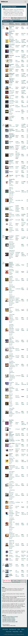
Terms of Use (8, 631)
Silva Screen (11, 93)
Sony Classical (11, 47)
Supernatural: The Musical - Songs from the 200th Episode (12, 253)
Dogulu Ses (11, 71)
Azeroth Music (11, 267)
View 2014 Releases (16, 19)
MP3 (24, 33)
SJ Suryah (17, 429)
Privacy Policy (15, 631)
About (21, 631)
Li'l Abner (11, 505)
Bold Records (11, 456)
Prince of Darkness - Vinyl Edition (11, 512)
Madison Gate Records (11, 156)
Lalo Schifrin (18, 200)
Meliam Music (11, 98)
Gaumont (10, 62)
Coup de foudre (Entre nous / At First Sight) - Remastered (12, 287)
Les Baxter (17, 502)
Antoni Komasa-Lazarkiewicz (18, 65)
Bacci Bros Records (11, 282)
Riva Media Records (11, 566)
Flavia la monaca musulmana (11, 229)
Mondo (10, 463)
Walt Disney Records (11, 114)
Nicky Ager (17, 433)
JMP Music (11, 553)
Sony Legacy (11, 88)
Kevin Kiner (17, 111)
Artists (18, 629)
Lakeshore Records (10, 57)
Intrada (10, 106)
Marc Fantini (18, 443)
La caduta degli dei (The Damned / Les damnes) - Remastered (12, 364)
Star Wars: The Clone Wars (11, 110)
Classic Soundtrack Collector (11, 273)
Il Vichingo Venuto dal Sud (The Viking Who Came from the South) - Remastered (11, 328)
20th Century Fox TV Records (12, 248)
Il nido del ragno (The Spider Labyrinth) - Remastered (11, 340)
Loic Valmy (17, 440)
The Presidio (11, 105)
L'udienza (11, 219)
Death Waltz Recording (11, 515)
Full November (7, 19)
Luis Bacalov (18, 288)
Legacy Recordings (11, 225)
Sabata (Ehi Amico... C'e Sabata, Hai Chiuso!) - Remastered (11, 543)
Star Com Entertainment (11, 210)
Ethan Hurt (17, 191)
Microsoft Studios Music (12, 216)
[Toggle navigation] (25, 2)
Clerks (10, 223)
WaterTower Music (11, 258)
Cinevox (10, 220)
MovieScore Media (12, 126)
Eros (10, 576)
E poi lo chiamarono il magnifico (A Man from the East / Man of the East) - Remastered (12, 299)
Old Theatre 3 (11, 556)
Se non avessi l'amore (10, 402)
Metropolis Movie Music (11, 163)
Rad (10, 558)
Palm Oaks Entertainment (11, 37)
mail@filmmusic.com (17, 10)
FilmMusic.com (4, 1)
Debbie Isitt (17, 435)
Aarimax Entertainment (11, 239)
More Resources (12, 629)
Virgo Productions (12, 441)
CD (22, 39)
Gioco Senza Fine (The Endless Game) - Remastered (11, 474)
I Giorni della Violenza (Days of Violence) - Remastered (11, 317)
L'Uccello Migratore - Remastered (11, 355)
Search (22, 629)
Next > (19, 18)
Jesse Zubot (18, 42)
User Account (5, 629)
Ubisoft (10, 131)
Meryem (11, 555)
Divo (9, 429)
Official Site (23, 42)
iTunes (22, 34)
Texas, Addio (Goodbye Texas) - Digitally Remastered (11, 411)
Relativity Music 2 (11, 29)
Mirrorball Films (11, 437)
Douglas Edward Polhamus (17, 207)
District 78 (17, 448)
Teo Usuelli (17, 219)
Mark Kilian (17, 56)
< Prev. (15, 18)
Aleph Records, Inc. (11, 203)
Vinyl (22, 112)
